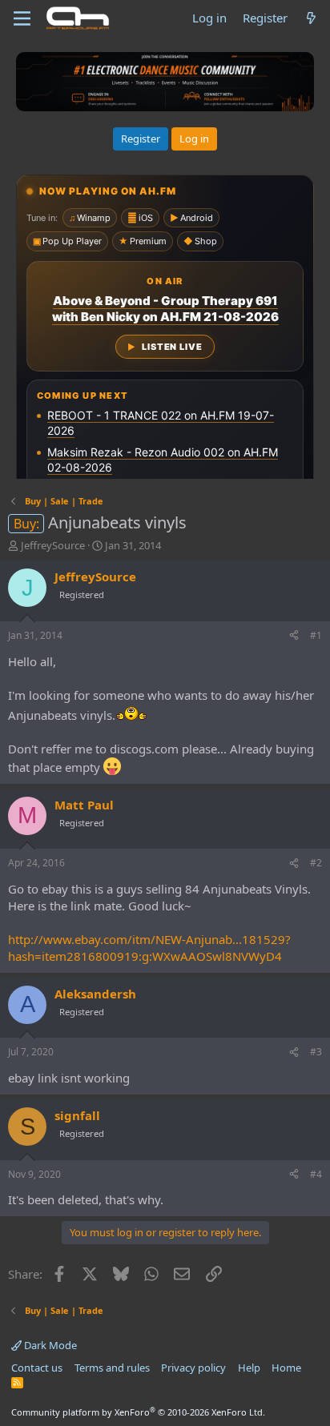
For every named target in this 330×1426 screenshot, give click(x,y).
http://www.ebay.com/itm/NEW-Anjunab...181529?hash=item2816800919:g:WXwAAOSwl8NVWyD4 (149, 947)
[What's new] (311, 18)
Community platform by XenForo (138, 1412)
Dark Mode (49, 1345)
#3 (316, 1051)
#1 (316, 635)
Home (286, 1367)
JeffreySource (53, 545)
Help (249, 1367)
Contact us (36, 1367)
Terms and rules (112, 1367)
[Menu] (22, 18)
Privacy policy (193, 1367)
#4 (316, 1174)
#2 (316, 863)
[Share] (294, 636)
